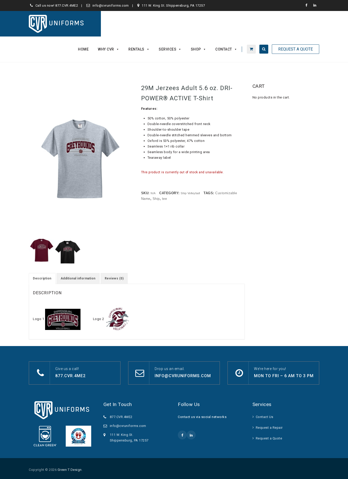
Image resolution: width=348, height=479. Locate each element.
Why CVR (106, 49)
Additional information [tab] (78, 278)
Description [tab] (42, 278)
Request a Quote (269, 438)
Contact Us (264, 417)
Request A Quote (295, 49)
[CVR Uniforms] (57, 23)
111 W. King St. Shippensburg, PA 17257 (173, 5)
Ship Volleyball (190, 193)
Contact (223, 49)
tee (164, 199)
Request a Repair (269, 427)
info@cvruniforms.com (110, 5)
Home (83, 49)
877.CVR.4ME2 (66, 5)
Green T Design (70, 470)
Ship (156, 199)
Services (167, 49)
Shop (196, 49)
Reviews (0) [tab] (114, 278)
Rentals (136, 49)
